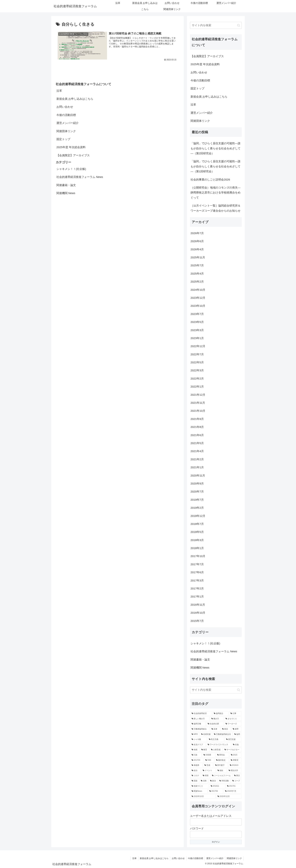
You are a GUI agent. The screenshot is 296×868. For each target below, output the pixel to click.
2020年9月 (197, 483)
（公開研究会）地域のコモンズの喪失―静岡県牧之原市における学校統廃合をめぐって (215, 192)
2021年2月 (197, 459)
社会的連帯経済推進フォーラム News (79, 177)
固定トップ (63, 139)
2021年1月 (197, 467)
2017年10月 (198, 556)
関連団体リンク (66, 131)
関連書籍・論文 (66, 185)
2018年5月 (197, 532)
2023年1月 (197, 338)
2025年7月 (197, 265)
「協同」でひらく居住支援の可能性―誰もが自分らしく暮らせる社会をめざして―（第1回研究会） (215, 166)
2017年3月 (197, 580)
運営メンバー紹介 (67, 123)
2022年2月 (197, 378)
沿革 (59, 90)
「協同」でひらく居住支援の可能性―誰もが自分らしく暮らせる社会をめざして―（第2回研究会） (215, 148)
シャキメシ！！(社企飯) (71, 168)
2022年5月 (197, 362)
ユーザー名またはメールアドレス (211, 815)
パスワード (197, 828)
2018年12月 (198, 515)
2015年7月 (197, 620)
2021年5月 (197, 443)
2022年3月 (197, 370)
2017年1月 (197, 596)
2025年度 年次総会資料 (71, 147)
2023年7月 (197, 314)
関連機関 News (65, 193)
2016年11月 (198, 604)
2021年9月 (197, 419)
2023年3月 (197, 330)
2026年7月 (197, 233)
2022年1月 (197, 386)
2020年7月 (197, 491)
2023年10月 (198, 305)
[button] (238, 25)
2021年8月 (197, 427)
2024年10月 (198, 289)
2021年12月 (198, 394)
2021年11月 (198, 402)
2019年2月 (197, 507)
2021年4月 (197, 451)
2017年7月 (197, 564)
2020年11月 (198, 475)
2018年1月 (197, 548)
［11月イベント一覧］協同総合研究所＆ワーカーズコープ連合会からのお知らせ (215, 208)
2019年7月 (197, 499)
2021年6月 (197, 435)
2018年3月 (197, 540)
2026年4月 (197, 249)
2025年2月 (197, 281)
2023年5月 (197, 322)
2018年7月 (197, 523)
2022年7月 (197, 354)
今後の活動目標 (66, 115)
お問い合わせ (64, 106)
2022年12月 (198, 346)
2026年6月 (197, 241)
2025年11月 (198, 257)
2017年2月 (197, 588)
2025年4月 (197, 273)
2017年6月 (197, 572)
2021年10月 (198, 410)
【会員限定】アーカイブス (73, 155)
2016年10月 (198, 612)
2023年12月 (198, 297)
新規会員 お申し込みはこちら (74, 98)
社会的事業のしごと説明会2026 (210, 179)
